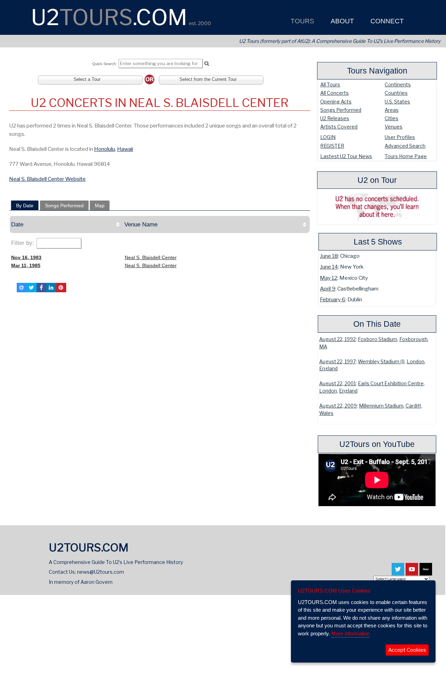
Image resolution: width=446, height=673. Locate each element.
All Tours (330, 84)
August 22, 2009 (338, 406)
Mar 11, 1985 (25, 265)
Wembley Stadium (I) (381, 361)
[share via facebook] (41, 287)
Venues (393, 127)
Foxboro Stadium (377, 339)
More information (350, 633)
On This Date (377, 323)
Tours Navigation (377, 70)
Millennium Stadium (381, 406)
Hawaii (125, 149)
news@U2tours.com (100, 572)
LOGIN (328, 137)
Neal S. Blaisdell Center (151, 257)
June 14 (329, 266)
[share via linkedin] (51, 287)
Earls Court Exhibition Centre (391, 383)
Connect (386, 21)
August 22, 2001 (337, 383)
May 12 (328, 277)
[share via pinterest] (61, 287)
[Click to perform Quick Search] (206, 63)
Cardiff (413, 406)
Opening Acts (336, 102)
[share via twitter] (31, 287)
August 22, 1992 (337, 339)
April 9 (327, 288)
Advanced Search (405, 146)
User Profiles (400, 137)
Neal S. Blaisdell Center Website (47, 179)
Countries (396, 93)
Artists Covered (338, 127)
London (415, 361)
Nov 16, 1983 (26, 257)
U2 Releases (334, 118)
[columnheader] (66, 224)
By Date (24, 205)
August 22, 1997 (337, 361)
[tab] (25, 205)
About (341, 21)
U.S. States (397, 102)
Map (100, 205)
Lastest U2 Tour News (346, 156)
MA (323, 346)
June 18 (329, 256)
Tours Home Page (406, 156)
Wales (326, 413)
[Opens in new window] (398, 572)
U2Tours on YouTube (377, 444)
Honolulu (104, 149)
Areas (392, 110)
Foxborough (413, 339)
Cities (391, 118)
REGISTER (332, 146)
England (328, 368)
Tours (301, 21)
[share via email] (21, 287)
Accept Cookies (407, 650)
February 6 (332, 299)
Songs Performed (340, 110)
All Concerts (334, 93)
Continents (398, 84)
